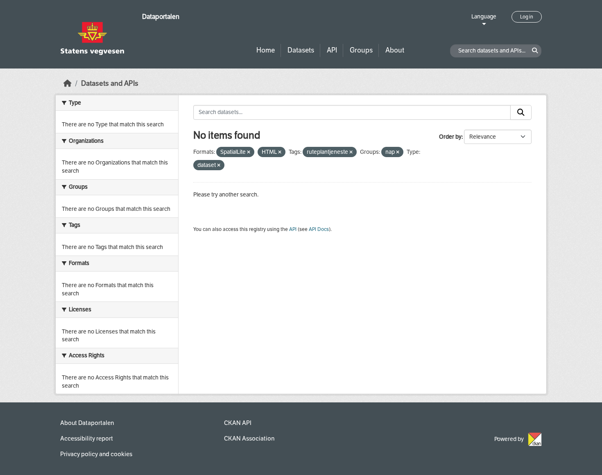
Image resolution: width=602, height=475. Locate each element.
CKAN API (237, 423)
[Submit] (521, 112)
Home (265, 50)
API (332, 50)
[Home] (67, 83)
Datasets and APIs (109, 83)
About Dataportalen (87, 423)
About (394, 50)
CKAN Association (249, 438)
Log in (526, 17)
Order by (450, 136)
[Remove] (248, 152)
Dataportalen (160, 17)
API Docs (319, 229)
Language (483, 16)
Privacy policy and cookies (96, 454)
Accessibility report (86, 438)
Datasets (300, 50)
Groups (361, 50)
